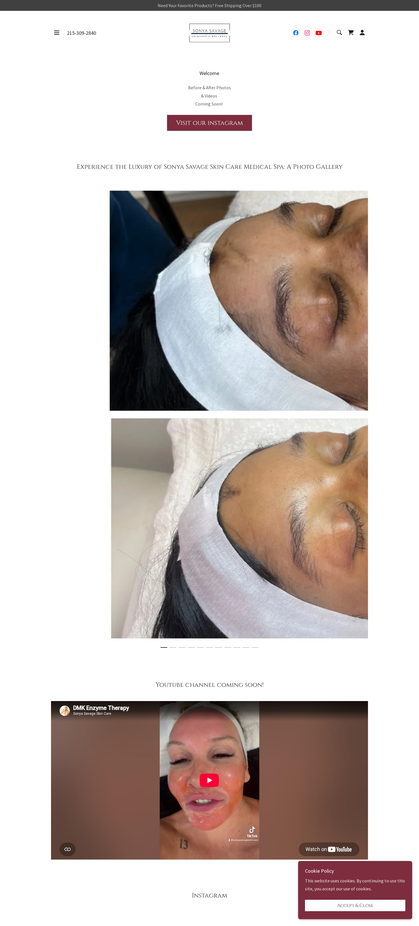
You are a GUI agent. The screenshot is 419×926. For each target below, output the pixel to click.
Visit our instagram (209, 123)
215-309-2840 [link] (81, 33)
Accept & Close (355, 905)
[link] (209, 32)
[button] (56, 32)
